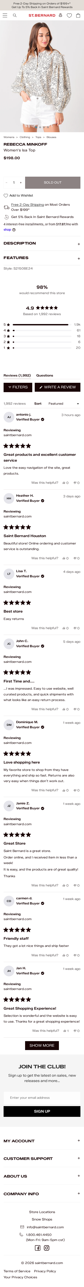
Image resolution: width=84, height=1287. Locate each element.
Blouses (51, 137)
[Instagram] (46, 1248)
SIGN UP (42, 1111)
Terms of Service (17, 1271)
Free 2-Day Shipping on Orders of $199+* (42, 3)
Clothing (25, 137)
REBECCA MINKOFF (25, 144)
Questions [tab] (44, 376)
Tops (38, 137)
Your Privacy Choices (20, 1277)
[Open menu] (4, 15)
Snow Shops (42, 1219)
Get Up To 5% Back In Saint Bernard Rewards (42, 7)
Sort (38, 404)
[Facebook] (37, 1248)
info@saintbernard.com (45, 1227)
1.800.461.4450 (39, 1235)
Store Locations (42, 1212)
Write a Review (61, 388)
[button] (42, 324)
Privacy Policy (45, 1271)
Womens (9, 137)
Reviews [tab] (17, 376)
